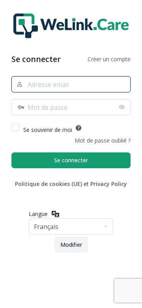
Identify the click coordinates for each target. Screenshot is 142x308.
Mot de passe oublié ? (103, 140)
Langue (38, 214)
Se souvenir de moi (47, 129)
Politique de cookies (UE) (48, 184)
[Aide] (78, 128)
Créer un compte (109, 59)
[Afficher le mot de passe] (123, 107)
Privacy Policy (108, 184)
